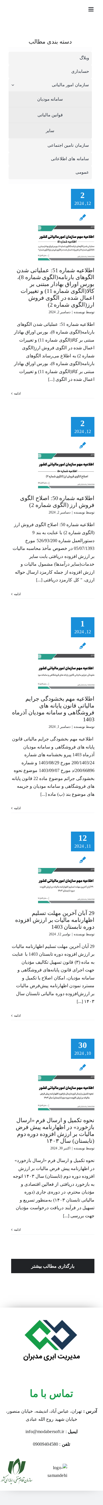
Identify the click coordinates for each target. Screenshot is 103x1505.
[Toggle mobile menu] (91, 9)
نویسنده (79, 312)
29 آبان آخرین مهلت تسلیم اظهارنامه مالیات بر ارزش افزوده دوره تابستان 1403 (54, 920)
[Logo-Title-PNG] (51, 1309)
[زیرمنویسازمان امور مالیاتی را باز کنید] (11, 85)
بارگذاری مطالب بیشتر (52, 1266)
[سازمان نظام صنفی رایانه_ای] (16, 1460)
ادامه (17, 393)
